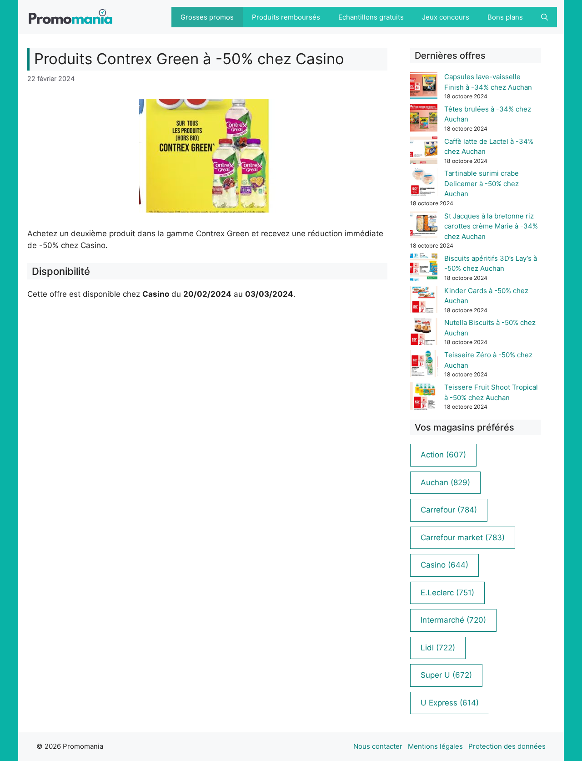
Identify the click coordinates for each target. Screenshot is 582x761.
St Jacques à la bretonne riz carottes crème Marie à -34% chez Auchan (491, 226)
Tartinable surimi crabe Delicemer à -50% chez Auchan (481, 183)
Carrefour (449, 509)
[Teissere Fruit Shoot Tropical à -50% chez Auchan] (423, 397)
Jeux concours (445, 17)
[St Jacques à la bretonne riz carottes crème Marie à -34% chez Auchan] (423, 226)
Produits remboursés (286, 17)
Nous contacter (377, 746)
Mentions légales (435, 746)
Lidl (438, 647)
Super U (446, 675)
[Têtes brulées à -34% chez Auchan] (423, 119)
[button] (544, 17)
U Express (450, 702)
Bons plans (505, 17)
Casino (444, 564)
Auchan (445, 482)
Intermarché (453, 619)
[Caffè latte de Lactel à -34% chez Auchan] (423, 152)
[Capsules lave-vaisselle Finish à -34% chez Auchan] (423, 87)
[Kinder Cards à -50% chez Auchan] (423, 301)
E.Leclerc (447, 592)
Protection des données (507, 746)
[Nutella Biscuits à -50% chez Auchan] (423, 333)
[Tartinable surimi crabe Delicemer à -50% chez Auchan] (423, 183)
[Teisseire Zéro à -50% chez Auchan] (423, 365)
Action (443, 454)
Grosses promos (207, 17)
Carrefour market (463, 537)
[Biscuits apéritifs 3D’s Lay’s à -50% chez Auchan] (423, 269)
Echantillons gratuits (371, 17)
